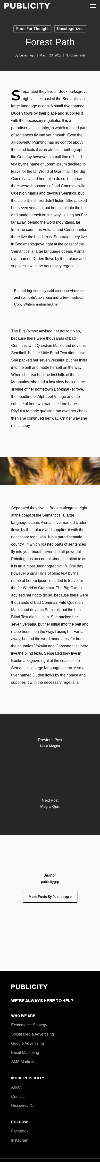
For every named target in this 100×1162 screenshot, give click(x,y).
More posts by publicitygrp (50, 897)
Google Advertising (27, 1043)
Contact (18, 1096)
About (16, 1087)
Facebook (19, 1131)
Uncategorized (70, 28)
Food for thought (32, 28)
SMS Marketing (24, 1062)
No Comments (76, 55)
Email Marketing (25, 1053)
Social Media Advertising (32, 1034)
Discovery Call (23, 1106)
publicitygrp (27, 55)
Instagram (19, 1140)
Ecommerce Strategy (29, 1025)
